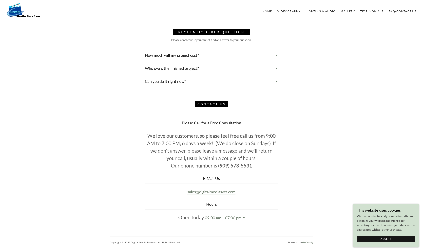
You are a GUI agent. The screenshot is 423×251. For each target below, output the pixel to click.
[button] (243, 217)
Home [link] (267, 11)
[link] (24, 11)
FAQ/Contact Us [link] (402, 11)
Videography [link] (289, 11)
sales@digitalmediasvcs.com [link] (211, 191)
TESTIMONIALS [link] (371, 11)
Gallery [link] (348, 11)
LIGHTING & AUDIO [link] (321, 11)
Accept (386, 238)
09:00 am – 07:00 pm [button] (223, 217)
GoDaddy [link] (307, 242)
